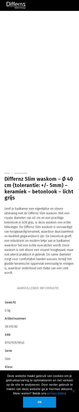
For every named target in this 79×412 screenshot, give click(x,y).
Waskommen (20, 173)
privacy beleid (56, 393)
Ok (39, 402)
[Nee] (73, 391)
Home (7, 173)
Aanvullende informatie (38, 288)
